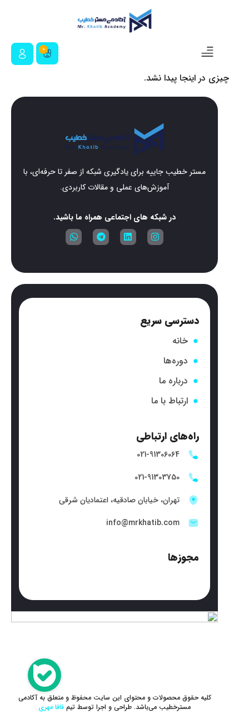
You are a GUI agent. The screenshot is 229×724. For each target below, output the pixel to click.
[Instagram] (155, 237)
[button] (207, 53)
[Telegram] (101, 237)
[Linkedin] (128, 237)
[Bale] (44, 677)
